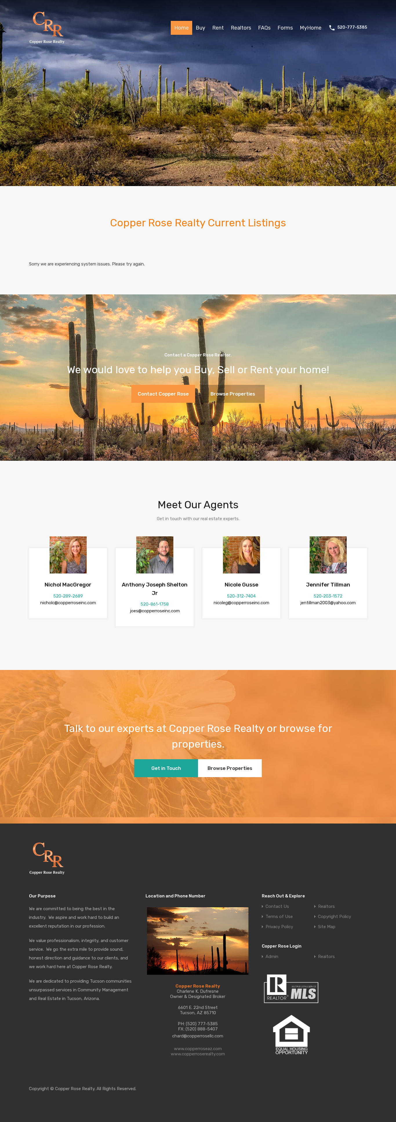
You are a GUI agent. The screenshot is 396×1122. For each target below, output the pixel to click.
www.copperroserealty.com (198, 1054)
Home (181, 28)
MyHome (310, 28)
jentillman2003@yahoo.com (328, 602)
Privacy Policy (279, 927)
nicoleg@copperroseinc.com (241, 602)
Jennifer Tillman (328, 584)
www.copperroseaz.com (198, 1048)
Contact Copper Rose (163, 394)
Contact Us (277, 906)
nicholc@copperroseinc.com (68, 602)
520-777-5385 (352, 27)
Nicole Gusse (241, 584)
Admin (272, 957)
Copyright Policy (334, 917)
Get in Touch (166, 768)
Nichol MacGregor (68, 584)
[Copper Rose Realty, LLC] (48, 45)
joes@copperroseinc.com (155, 610)
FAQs (264, 28)
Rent (218, 28)
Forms (285, 28)
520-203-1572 (328, 596)
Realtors (241, 28)
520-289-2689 (68, 596)
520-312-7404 (241, 596)
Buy (200, 28)
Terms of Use (279, 917)
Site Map (326, 927)
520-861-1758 (155, 604)
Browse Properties (232, 394)
